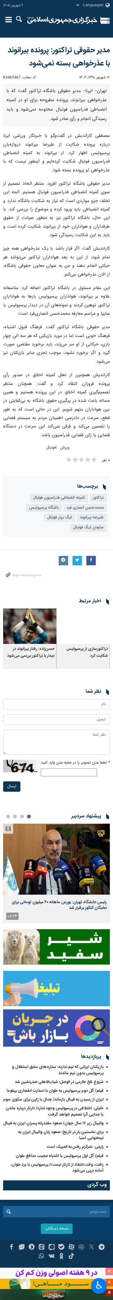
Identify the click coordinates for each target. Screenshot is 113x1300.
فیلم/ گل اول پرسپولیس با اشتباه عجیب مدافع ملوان (60, 1226)
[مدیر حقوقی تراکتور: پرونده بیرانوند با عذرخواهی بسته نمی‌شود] (56, 119)
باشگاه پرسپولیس (44, 578)
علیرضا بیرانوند (92, 588)
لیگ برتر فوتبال (59, 588)
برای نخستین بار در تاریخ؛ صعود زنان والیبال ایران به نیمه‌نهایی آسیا (61, 1206)
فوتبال (51, 518)
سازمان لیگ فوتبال (88, 598)
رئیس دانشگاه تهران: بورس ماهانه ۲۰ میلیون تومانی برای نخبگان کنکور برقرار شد (59, 976)
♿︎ (99, 1285)
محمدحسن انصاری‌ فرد (85, 578)
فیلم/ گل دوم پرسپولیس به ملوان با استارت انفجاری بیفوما (55, 1161)
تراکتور (98, 569)
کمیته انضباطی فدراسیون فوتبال (59, 569)
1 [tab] (29, 887)
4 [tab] (8, 887)
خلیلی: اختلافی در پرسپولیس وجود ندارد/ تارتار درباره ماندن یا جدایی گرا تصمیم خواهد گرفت (55, 1182)
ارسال (11, 857)
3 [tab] (15, 887)
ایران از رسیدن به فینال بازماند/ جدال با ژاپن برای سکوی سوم (53, 1170)
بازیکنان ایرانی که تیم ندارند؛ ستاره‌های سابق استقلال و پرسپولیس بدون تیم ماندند (58, 1141)
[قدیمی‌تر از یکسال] (83, 697)
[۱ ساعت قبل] (56, 930)
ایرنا (62, 20)
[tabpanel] (56, 944)
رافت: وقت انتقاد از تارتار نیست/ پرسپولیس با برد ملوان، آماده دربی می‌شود (57, 1238)
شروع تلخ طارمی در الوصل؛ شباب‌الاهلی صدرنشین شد (59, 1152)
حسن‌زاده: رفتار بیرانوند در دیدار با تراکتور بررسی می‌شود (31, 723)
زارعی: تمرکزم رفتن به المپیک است (75, 1218)
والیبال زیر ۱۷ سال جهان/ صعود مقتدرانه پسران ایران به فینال (53, 1194)
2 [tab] (22, 887)
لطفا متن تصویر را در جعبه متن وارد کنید (75, 834)
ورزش (64, 518)
